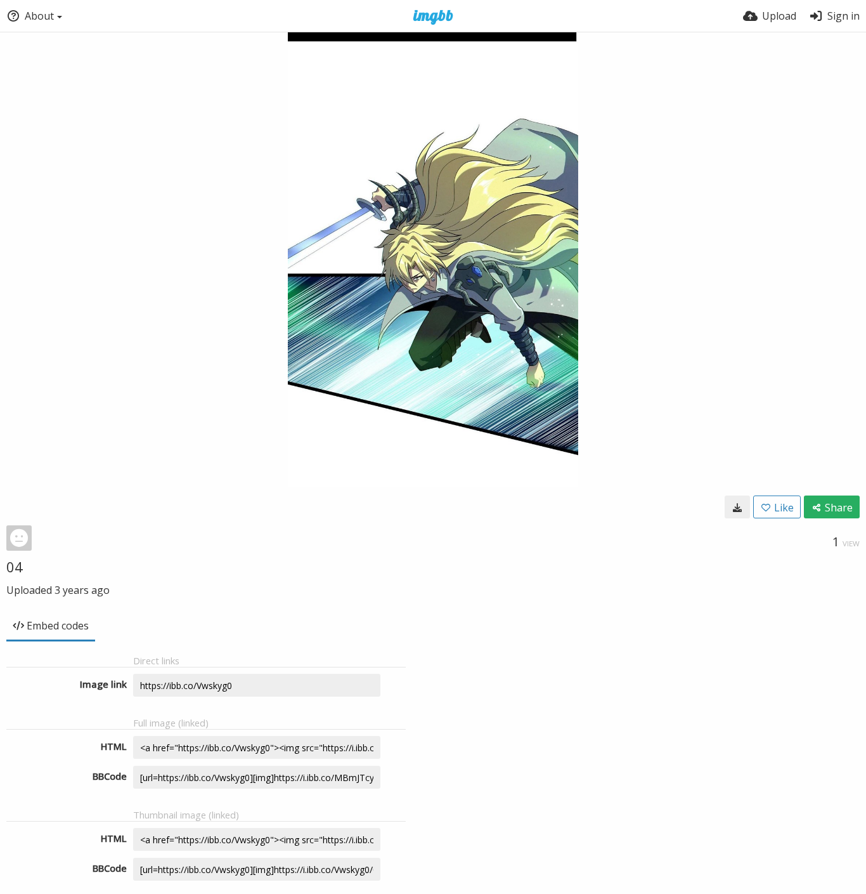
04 (14, 566)
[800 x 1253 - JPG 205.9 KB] (737, 507)
